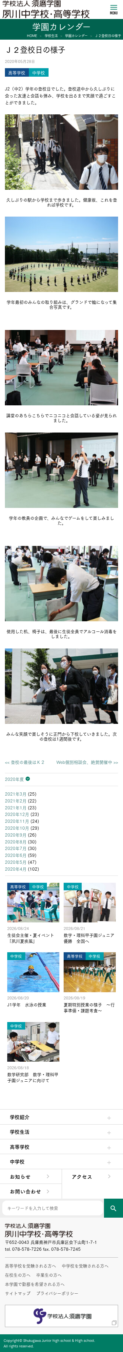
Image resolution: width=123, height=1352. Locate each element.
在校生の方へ (18, 1274)
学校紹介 (20, 1116)
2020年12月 (17, 814)
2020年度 (14, 779)
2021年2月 (16, 800)
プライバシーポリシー (57, 1293)
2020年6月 (16, 855)
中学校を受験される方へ (85, 1265)
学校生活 (20, 1131)
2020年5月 (16, 862)
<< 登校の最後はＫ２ (25, 762)
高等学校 (20, 1146)
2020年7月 (16, 848)
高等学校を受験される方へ (30, 1265)
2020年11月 (17, 821)
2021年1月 (16, 807)
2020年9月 (16, 834)
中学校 (17, 1161)
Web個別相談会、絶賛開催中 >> (87, 762)
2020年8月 (16, 841)
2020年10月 (17, 827)
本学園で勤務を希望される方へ (35, 1284)
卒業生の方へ (49, 1274)
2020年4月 (16, 868)
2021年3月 (16, 793)
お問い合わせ (25, 1191)
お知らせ (20, 1176)
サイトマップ (18, 1293)
